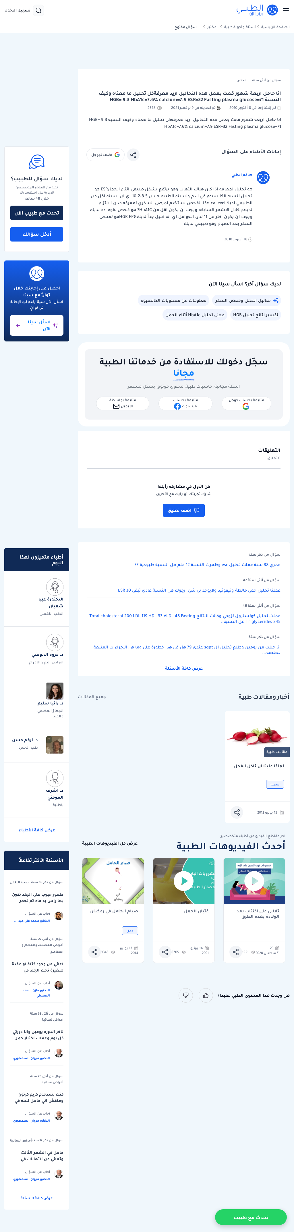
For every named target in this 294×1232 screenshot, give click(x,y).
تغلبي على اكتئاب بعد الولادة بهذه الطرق (258, 913)
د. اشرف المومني (54, 794)
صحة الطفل (19, 882)
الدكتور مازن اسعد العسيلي (36, 993)
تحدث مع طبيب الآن (36, 213)
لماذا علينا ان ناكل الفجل (259, 766)
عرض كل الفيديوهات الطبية (110, 843)
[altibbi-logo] (257, 10)
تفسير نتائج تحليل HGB (255, 315)
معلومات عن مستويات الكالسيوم (173, 300)
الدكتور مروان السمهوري (31, 1058)
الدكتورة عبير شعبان (50, 602)
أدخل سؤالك (36, 234)
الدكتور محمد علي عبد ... (32, 920)
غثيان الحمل (196, 911)
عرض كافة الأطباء (37, 830)
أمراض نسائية (52, 1019)
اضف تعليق (180, 510)
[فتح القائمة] (284, 10)
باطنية (58, 805)
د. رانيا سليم (50, 703)
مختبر (211, 27)
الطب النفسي (51, 613)
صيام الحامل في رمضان (114, 911)
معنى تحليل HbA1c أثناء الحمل (195, 315)
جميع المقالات (92, 697)
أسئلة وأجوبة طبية (240, 27)
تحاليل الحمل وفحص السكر (243, 300)
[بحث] (38, 10)
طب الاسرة (28, 747)
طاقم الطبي (241, 175)
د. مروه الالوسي (47, 654)
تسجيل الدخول (17, 10)
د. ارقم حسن (25, 739)
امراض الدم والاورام (46, 662)
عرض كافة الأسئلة (184, 668)
